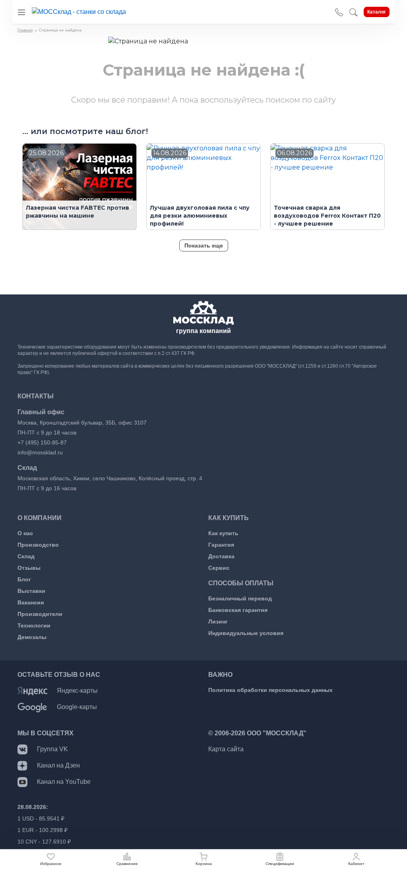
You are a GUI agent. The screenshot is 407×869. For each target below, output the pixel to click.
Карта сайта (226, 749)
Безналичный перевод (240, 598)
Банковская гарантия (237, 610)
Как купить (223, 533)
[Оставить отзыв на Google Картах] (32, 706)
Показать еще (203, 245)
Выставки (31, 591)
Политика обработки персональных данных (270, 690)
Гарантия (221, 545)
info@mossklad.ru (40, 452)
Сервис (218, 568)
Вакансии (30, 602)
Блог (24, 579)
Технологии (33, 625)
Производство (38, 545)
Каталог (376, 12)
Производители (39, 614)
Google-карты (77, 706)
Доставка (221, 556)
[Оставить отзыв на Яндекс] (32, 690)
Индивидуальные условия (245, 633)
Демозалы (32, 637)
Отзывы (29, 568)
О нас (25, 533)
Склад (26, 556)
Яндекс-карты (77, 690)
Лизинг (218, 621)
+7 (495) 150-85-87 (42, 442)
